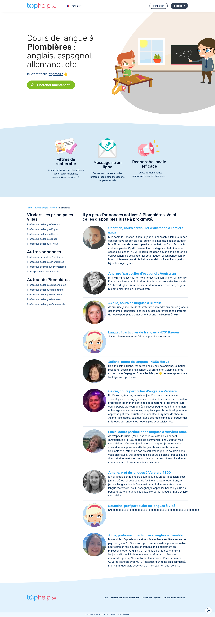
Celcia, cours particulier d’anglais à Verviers (142, 391)
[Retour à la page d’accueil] (41, 6)
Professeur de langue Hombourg (45, 289)
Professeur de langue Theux (42, 243)
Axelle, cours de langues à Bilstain (134, 303)
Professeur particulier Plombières (45, 257)
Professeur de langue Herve (42, 234)
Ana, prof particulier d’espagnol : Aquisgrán (142, 273)
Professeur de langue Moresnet (44, 294)
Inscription (179, 6)
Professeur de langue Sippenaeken (46, 284)
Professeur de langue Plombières (45, 261)
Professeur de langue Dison (42, 238)
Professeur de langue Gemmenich (46, 304)
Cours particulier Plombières (43, 271)
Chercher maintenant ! (54, 85)
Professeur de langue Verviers (44, 224)
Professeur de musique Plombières (46, 266)
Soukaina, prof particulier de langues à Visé (141, 506)
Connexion (158, 6)
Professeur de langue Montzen (44, 299)
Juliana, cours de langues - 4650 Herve (138, 362)
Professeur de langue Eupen (42, 229)
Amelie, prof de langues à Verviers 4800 (139, 472)
